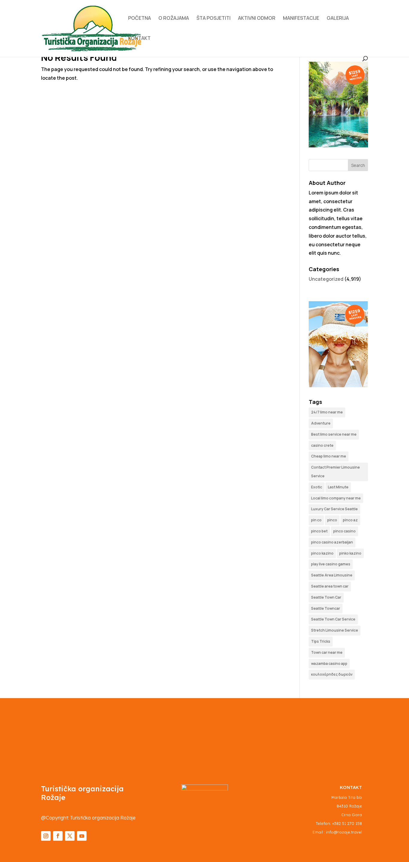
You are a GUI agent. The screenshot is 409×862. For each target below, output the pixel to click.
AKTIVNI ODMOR (256, 18)
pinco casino (344, 531)
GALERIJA (338, 18)
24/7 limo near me (327, 412)
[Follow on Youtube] (82, 836)
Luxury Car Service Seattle (334, 508)
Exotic (316, 487)
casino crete (322, 445)
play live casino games (330, 564)
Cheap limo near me (328, 456)
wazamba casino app (329, 663)
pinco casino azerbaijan (332, 542)
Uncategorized (326, 279)
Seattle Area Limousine (331, 575)
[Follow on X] (70, 836)
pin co (316, 520)
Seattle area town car (330, 586)
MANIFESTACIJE (301, 18)
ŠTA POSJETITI (213, 18)
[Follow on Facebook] (58, 836)
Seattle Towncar (325, 608)
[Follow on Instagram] (46, 836)
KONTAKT (139, 38)
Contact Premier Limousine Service (335, 471)
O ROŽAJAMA (173, 18)
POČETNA (139, 18)
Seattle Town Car (326, 597)
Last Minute (338, 487)
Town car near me (327, 652)
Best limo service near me (334, 434)
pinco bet (319, 531)
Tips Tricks (320, 641)
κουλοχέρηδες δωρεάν (331, 674)
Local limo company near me (336, 498)
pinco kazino (322, 553)
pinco (332, 520)
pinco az (350, 520)
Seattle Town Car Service (333, 619)
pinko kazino (350, 553)
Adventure (321, 423)
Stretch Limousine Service (334, 630)
